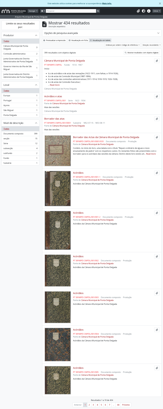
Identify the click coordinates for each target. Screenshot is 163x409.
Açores (20, 106)
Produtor (8, 35)
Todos (6, 41)
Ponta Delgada (20, 116)
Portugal (20, 101)
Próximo (126, 405)
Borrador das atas (54, 118)
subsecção (20, 149)
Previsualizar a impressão (55, 40)
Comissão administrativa (20, 54)
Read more (55, 85)
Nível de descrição (13, 123)
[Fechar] (160, 3)
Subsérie (20, 163)
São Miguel (20, 111)
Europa (20, 96)
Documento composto (20, 134)
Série (20, 144)
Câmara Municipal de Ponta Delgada (20, 47)
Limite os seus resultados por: (20, 25)
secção (20, 139)
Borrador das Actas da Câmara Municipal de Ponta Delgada (106, 137)
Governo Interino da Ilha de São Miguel (20, 68)
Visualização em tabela (101, 40)
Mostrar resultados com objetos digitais (142, 52)
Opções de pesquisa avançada (61, 33)
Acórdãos (78, 172)
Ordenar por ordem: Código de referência (122, 45)
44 (118, 405)
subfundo (20, 154)
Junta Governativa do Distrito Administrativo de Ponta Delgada (20, 60)
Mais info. (107, 3)
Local (6, 84)
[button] (138, 11)
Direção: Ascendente (151, 45)
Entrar (156, 11)
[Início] (14, 11)
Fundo (20, 159)
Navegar (32, 11)
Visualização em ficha (79, 40)
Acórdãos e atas (53, 96)
